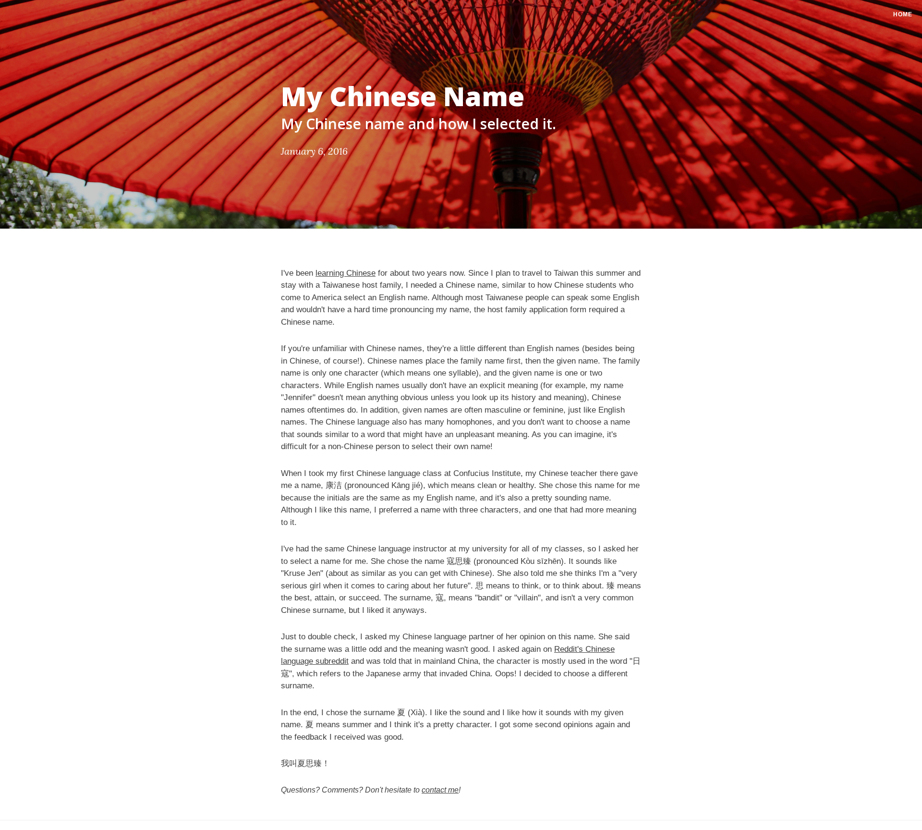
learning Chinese (345, 273)
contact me (440, 790)
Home (902, 14)
